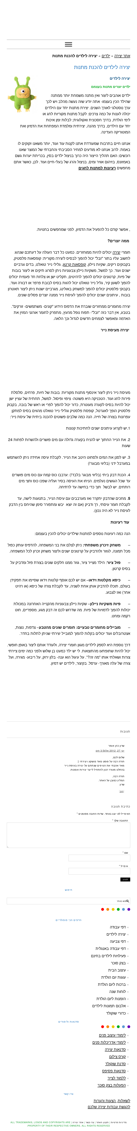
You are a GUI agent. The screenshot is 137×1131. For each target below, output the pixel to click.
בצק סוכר (118, 962)
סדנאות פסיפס (114, 1070)
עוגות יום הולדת (113, 977)
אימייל (123, 866)
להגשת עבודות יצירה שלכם (109, 1106)
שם (125, 852)
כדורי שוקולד (116, 1013)
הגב (122, 791)
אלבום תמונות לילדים (109, 1005)
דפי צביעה (118, 941)
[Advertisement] (68, 201)
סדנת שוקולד (115, 1063)
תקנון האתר (102, 1122)
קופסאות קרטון (74, 264)
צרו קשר (90, 1122)
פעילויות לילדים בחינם (108, 955)
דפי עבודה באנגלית (111, 948)
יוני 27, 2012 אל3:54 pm (110, 750)
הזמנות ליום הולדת (111, 998)
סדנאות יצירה (115, 1049)
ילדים (106, 55)
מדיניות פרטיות (119, 1122)
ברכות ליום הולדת (112, 984)
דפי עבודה (118, 927)
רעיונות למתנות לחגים (97, 167)
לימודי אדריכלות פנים (109, 1042)
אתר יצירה (68, 18)
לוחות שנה (117, 991)
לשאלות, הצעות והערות (112, 1100)
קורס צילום (117, 1056)
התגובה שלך (120, 820)
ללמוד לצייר (117, 1077)
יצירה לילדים (116, 934)
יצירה (116, 252)
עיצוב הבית (117, 970)
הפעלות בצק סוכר (112, 1085)
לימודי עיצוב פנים (112, 1035)
